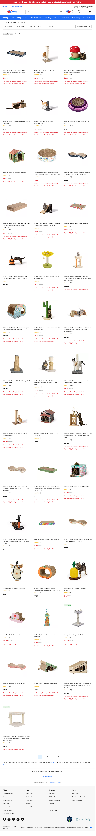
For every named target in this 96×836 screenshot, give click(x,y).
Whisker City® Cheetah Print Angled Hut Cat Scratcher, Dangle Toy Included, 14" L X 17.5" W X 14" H (77, 685)
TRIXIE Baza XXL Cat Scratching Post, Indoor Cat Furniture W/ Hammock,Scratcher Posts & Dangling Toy (16, 738)
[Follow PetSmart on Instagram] (9, 819)
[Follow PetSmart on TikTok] (18, 819)
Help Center (29, 793)
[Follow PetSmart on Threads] (13, 819)
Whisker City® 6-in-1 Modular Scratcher (45, 684)
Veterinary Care (54, 807)
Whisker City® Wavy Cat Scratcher (13, 684)
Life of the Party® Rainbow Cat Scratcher (46, 540)
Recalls (23, 827)
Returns (28, 803)
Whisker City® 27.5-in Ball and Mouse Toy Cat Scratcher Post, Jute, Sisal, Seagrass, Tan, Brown (78, 435)
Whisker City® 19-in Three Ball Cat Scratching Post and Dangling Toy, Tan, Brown (45, 382)
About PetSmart (8, 793)
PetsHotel (52, 797)
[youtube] (22, 819)
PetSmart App (7, 810)
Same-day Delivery (77, 800)
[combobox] (44, 11)
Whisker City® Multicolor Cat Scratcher (76, 223)
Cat (4, 22)
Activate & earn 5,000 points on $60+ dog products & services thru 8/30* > (47, 2)
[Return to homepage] (12, 11)
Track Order (29, 800)
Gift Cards (6, 803)
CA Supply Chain (60, 827)
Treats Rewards (7, 800)
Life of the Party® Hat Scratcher (13, 635)
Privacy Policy (38, 827)
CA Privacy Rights (71, 827)
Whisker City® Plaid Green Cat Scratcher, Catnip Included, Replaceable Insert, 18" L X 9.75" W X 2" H (47, 488)
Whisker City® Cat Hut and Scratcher (14, 172)
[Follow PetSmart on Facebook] (4, 819)
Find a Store (75, 793)
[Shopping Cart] (92, 12)
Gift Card (4, 7)
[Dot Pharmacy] (83, 819)
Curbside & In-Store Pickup (80, 797)
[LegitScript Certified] (69, 819)
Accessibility (29, 807)
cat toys (53, 762)
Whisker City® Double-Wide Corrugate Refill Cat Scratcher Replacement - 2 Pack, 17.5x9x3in (16, 225)
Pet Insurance (53, 810)
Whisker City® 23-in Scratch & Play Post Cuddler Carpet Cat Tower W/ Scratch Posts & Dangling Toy (77, 278)
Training (51, 803)
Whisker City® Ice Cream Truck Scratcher (76, 487)
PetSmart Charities (8, 814)
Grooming (52, 793)
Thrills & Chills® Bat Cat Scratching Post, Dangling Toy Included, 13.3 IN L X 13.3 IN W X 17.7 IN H (16, 541)
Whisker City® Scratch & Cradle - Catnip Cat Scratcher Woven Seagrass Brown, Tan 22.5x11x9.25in (77, 329)
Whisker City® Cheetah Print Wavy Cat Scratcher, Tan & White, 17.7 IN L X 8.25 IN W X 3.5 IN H (16, 488)
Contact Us (29, 797)
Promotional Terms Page (54, 782)
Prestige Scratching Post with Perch (74, 635)
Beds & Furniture (12, 22)
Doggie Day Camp (54, 800)
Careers (5, 797)
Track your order (16, 7)
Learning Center (8, 807)
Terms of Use (30, 827)
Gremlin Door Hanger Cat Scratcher (14, 588)
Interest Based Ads (49, 827)
